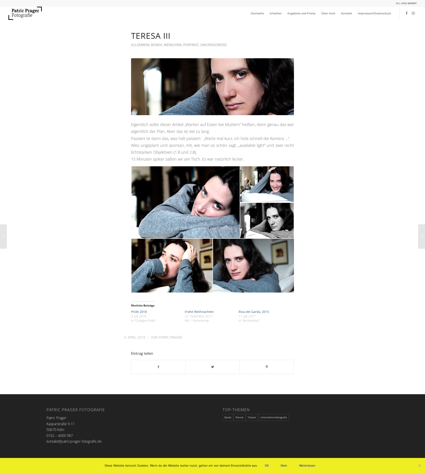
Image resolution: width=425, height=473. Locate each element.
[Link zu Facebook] (406, 13)
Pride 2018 (139, 312)
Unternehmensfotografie (273, 417)
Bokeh (156, 45)
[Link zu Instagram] (413, 13)
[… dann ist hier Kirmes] (3, 236)
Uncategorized (213, 45)
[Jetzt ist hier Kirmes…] (421, 236)
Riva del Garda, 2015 (254, 312)
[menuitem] (257, 13)
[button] (185, 202)
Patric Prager (170, 337)
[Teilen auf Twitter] (213, 367)
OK (267, 465)
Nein (284, 465)
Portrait (191, 45)
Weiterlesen (307, 465)
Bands (227, 417)
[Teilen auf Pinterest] (267, 367)
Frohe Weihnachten (199, 312)
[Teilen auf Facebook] (158, 367)
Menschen (173, 45)
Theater (252, 417)
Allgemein (140, 45)
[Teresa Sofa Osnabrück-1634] (212, 86)
